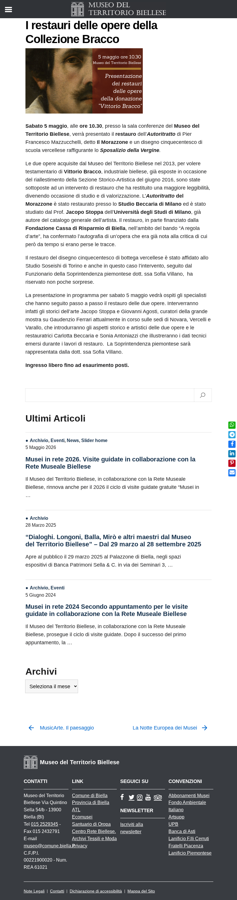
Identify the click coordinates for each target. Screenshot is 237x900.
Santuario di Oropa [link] (91, 824)
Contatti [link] (57, 891)
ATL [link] (76, 809)
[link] (232, 425)
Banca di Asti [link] (182, 831)
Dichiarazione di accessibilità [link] (96, 891)
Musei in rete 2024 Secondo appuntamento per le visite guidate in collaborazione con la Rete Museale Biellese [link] (106, 610)
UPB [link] (173, 824)
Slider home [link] (94, 440)
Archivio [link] (39, 440)
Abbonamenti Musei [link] (189, 795)
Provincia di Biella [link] (90, 802)
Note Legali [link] (34, 891)
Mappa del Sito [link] (141, 891)
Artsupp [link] (176, 816)
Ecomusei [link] (82, 816)
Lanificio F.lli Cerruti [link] (189, 838)
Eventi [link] (57, 440)
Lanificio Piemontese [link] (190, 853)
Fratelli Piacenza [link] (186, 845)
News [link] (73, 440)
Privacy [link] (79, 845)
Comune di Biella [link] (90, 795)
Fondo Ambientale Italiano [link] (187, 806)
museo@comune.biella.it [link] (49, 845)
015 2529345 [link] (44, 824)
